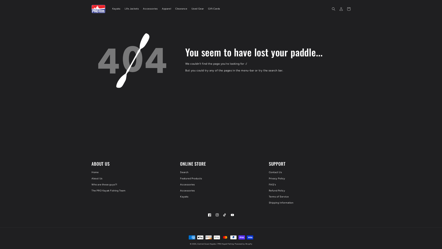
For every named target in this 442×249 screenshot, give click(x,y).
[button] (333, 9)
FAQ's (272, 184)
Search (184, 172)
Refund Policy (277, 190)
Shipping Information (281, 202)
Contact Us (275, 172)
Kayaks (184, 196)
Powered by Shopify (243, 244)
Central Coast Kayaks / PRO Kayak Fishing (215, 244)
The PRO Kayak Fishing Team (109, 190)
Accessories (187, 184)
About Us (97, 178)
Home (95, 172)
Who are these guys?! (104, 184)
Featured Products (191, 178)
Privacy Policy (277, 178)
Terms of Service (279, 196)
